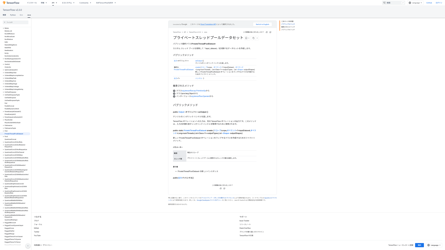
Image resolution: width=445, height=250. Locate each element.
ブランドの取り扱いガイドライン (252, 232)
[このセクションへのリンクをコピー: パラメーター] (185, 147)
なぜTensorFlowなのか (104, 3)
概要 (4, 15)
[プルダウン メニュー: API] (57, 3)
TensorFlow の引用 (246, 235)
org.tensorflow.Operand (200, 96)
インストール (32, 3)
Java (29, 15)
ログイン (439, 3)
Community (83, 3)
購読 (419, 245)
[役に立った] (267, 32)
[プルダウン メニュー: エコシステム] (74, 3)
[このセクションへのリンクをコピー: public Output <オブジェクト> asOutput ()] (211, 112)
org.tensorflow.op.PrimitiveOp (194, 91)
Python (13, 15)
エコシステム (67, 3)
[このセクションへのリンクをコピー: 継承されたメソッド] (196, 86)
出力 (175, 61)
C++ (21, 15)
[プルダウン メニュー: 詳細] (47, 3)
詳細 (42, 3)
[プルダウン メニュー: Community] (91, 3)
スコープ (204, 67)
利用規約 (37, 245)
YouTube (37, 235)
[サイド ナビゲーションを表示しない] (28, 246)
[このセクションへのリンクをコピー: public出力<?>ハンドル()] (196, 178)
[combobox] (393, 3)
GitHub (429, 3)
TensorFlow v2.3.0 (12, 10)
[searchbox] (15, 22)
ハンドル (198, 78)
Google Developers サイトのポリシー (209, 200)
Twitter (36, 232)
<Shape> (240, 69)
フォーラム (38, 224)
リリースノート (245, 224)
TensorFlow (177, 32)
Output (181, 112)
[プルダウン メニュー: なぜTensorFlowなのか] (116, 3)
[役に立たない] (270, 32)
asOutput (198, 61)
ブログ (36, 221)
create (197, 67)
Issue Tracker (244, 221)
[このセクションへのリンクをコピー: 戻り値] (180, 166)
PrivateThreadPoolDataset (184, 69)
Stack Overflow (245, 228)
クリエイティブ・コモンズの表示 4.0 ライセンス (217, 198)
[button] (15, 28)
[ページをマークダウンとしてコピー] (253, 38)
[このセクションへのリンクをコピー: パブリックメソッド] (196, 55)
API (53, 3)
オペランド (217, 67)
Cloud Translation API (208, 24)
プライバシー (47, 245)
